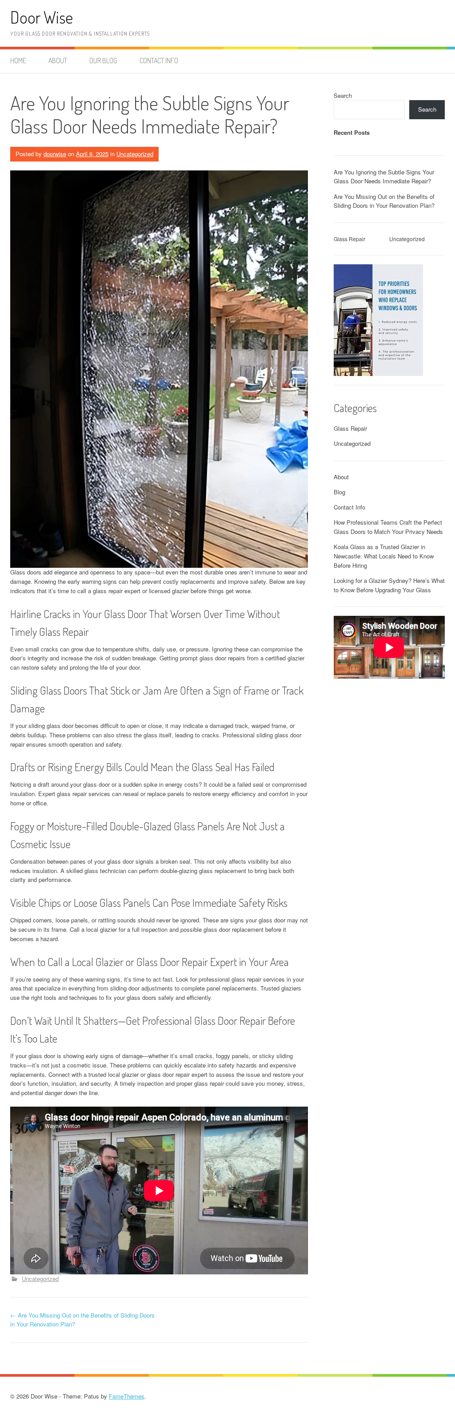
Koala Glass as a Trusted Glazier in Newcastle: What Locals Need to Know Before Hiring (384, 556)
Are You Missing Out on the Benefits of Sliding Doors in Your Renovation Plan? (384, 201)
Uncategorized (134, 154)
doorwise (55, 154)
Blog (339, 492)
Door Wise (41, 17)
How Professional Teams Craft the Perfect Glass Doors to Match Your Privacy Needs (388, 527)
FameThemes (126, 1396)
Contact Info (159, 60)
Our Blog (103, 60)
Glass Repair (349, 239)
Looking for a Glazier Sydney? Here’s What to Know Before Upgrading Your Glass (389, 585)
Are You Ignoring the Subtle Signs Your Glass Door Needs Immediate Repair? (384, 177)
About (57, 60)
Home (18, 60)
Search (343, 95)
